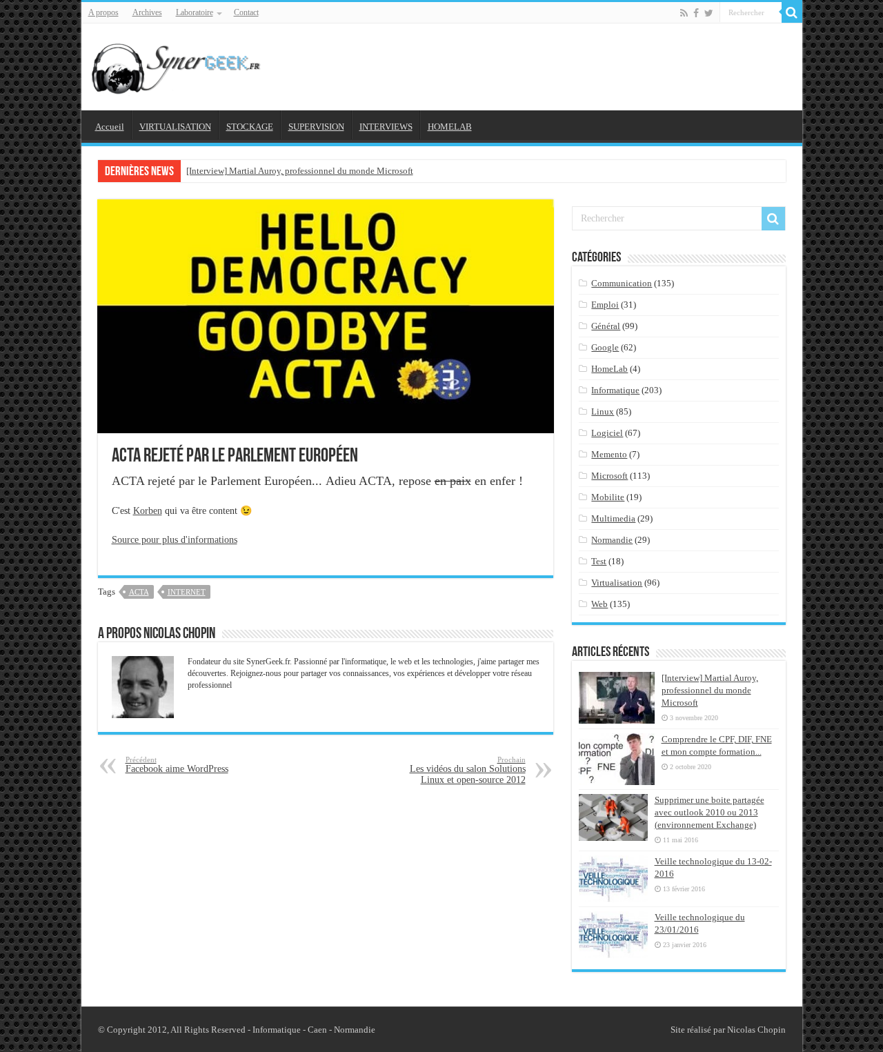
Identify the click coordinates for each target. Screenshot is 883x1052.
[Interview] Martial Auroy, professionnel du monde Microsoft (299, 171)
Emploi (605, 304)
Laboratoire (194, 12)
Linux (602, 411)
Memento (609, 454)
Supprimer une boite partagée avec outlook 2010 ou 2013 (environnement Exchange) (709, 812)
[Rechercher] (792, 12)
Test (598, 561)
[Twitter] (709, 13)
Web (599, 604)
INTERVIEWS (386, 126)
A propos (103, 12)
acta (139, 592)
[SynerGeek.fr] (178, 64)
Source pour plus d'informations (174, 540)
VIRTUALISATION (175, 126)
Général (605, 326)
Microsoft (609, 475)
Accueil (109, 126)
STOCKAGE (249, 126)
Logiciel (607, 433)
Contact (246, 12)
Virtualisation (616, 582)
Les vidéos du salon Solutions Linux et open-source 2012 (468, 770)
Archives (147, 12)
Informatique (615, 390)
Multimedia (613, 518)
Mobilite (607, 497)
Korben (147, 511)
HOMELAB (450, 126)
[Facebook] (696, 13)
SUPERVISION (316, 126)
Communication (621, 283)
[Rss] (684, 13)
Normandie (612, 540)
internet (187, 592)
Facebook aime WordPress (177, 764)
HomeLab (609, 369)
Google (605, 347)
